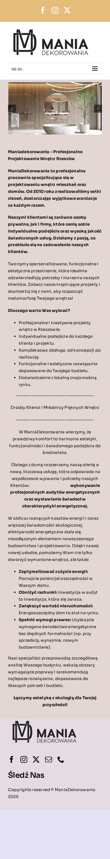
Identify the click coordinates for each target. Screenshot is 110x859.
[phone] (60, 759)
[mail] (48, 759)
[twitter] (36, 759)
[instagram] (23, 759)
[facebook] (11, 759)
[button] (12, 109)
